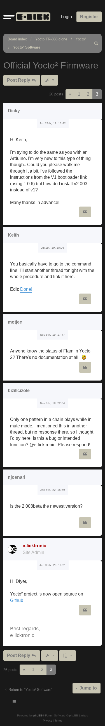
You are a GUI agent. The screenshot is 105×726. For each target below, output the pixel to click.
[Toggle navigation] (14, 702)
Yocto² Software (26, 47)
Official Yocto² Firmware (50, 65)
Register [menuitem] (89, 16)
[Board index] (32, 16)
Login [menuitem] (66, 16)
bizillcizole (19, 390)
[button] (9, 16)
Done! (26, 289)
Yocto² (81, 39)
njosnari (16, 477)
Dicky (14, 110)
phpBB (37, 715)
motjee (15, 322)
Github (16, 600)
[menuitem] (96, 43)
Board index (17, 39)
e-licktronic (34, 545)
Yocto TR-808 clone (51, 39)
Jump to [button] (87, 688)
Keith (13, 235)
